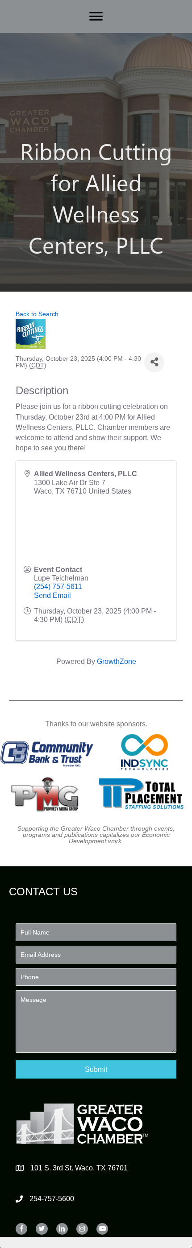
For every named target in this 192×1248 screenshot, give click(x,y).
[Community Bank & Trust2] (47, 752)
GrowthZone (116, 661)
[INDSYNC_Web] (145, 752)
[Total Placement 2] (145, 793)
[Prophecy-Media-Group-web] (47, 793)
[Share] (154, 362)
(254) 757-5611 (58, 586)
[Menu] (96, 16)
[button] (96, 1069)
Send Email (52, 595)
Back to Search (37, 313)
